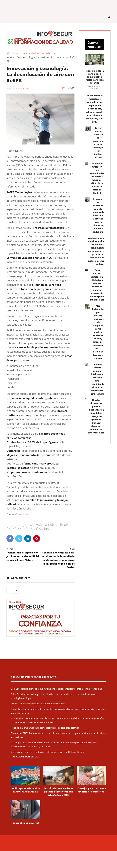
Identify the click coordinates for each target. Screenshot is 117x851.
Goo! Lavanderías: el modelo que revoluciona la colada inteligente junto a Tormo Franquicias (56, 688)
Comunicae (22, 514)
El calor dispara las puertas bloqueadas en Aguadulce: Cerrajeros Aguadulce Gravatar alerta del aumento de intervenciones (96, 416)
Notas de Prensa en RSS (17, 88)
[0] (63, 88)
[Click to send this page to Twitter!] (18, 538)
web (49, 487)
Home (14, 53)
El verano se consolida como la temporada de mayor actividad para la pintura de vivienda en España (98, 215)
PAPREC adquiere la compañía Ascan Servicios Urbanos (38, 703)
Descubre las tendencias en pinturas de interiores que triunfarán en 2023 (58, 791)
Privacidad (96, 843)
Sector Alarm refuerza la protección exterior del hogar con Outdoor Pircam (47, 751)
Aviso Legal (85, 843)
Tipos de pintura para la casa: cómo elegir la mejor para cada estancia (95, 76)
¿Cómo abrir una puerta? (25, 822)
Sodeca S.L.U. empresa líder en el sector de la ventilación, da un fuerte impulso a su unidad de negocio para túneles (58, 558)
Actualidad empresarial (37, 53)
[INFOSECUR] (58, 5)
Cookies (106, 843)
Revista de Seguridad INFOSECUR (37, 843)
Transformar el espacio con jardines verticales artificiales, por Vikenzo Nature (22, 554)
